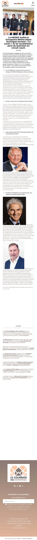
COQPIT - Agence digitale (24, 538)
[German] (18, 3)
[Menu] (33, 3)
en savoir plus (25, 365)
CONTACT (19, 525)
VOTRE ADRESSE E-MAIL (18, 497)
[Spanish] (22, 3)
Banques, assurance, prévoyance (10, 31)
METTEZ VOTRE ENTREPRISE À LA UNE (19, 523)
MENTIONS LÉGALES (19, 528)
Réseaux (19, 31)
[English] (15, 3)
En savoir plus (24, 335)
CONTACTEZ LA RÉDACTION (19, 519)
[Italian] (20, 3)
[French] (17, 3)
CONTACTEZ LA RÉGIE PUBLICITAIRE (19, 521)
